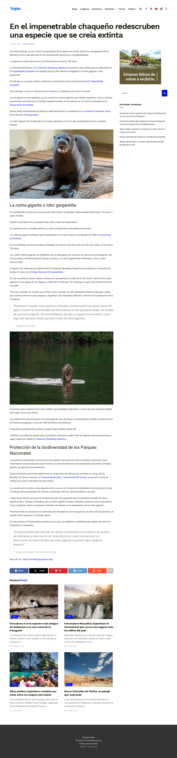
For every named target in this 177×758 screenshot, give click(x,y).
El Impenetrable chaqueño (22, 71)
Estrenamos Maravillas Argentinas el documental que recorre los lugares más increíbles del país (88, 627)
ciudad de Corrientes (94, 111)
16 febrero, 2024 (17, 646)
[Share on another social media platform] (110, 570)
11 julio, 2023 (16, 711)
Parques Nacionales (51, 477)
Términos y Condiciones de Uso (88, 740)
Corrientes (28, 105)
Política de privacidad (88, 743)
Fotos (122, 9)
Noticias (109, 9)
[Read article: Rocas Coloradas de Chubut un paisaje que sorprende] (88, 669)
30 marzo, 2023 (71, 711)
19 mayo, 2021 (15, 44)
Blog (74, 9)
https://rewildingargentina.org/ (38, 559)
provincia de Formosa (76, 477)
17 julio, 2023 (71, 646)
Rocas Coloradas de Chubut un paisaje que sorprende (142, 137)
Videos (132, 9)
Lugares (84, 9)
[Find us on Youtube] (156, 9)
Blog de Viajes (88, 737)
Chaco (53, 91)
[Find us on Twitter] (151, 9)
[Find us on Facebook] (146, 9)
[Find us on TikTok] (161, 9)
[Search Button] (140, 9)
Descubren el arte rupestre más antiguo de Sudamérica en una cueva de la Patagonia (34, 627)
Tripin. (15, 9)
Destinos (97, 9)
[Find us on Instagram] (166, 9)
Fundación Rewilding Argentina (52, 67)
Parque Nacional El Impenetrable (47, 272)
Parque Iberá (16, 105)
